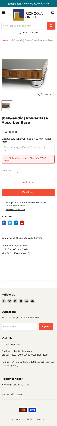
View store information (15, 209)
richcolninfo (16, 394)
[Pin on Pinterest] (22, 223)
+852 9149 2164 (21, 384)
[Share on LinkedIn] (16, 223)
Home (5, 40)
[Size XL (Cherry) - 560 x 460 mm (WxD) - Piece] (28, 164)
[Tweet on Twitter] (10, 223)
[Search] (51, 26)
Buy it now (28, 192)
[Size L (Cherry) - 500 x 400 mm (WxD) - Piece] (28, 153)
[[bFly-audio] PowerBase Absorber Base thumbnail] (7, 106)
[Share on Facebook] (4, 223)
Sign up (45, 326)
